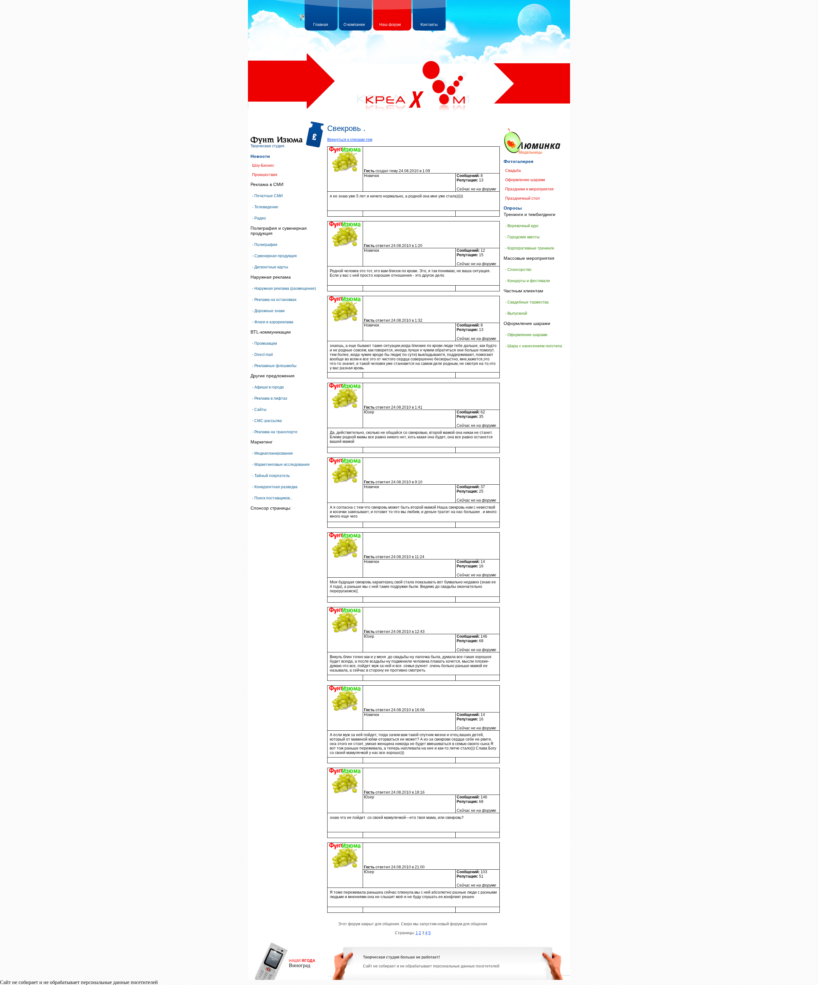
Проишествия (264, 175)
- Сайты (259, 409)
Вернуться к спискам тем (349, 139)
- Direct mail (262, 354)
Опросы (513, 208)
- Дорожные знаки (268, 311)
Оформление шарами (525, 180)
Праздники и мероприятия (529, 189)
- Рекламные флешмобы (274, 366)
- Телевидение (265, 207)
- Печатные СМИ (267, 196)
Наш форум (390, 24)
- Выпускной (516, 313)
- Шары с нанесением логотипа (533, 346)
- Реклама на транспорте (274, 432)
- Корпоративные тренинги (529, 248)
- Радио (259, 218)
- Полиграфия (264, 244)
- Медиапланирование (272, 453)
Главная (320, 24)
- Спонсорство (518, 269)
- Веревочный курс (522, 226)
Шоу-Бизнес (263, 165)
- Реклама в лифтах (269, 398)
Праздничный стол (522, 198)
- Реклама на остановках (274, 299)
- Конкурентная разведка (274, 487)
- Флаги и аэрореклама (272, 322)
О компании (354, 24)
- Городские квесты (522, 237)
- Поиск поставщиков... (272, 498)
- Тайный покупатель (271, 475)
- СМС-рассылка (267, 421)
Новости (260, 156)
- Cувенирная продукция (274, 256)
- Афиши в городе (268, 387)
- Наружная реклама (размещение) (284, 288)
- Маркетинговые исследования (281, 464)
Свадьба (513, 170)
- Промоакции (264, 343)
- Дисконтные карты (270, 267)
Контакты (429, 24)
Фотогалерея (518, 161)
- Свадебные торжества (527, 302)
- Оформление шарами (526, 335)
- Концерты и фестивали (527, 281)
